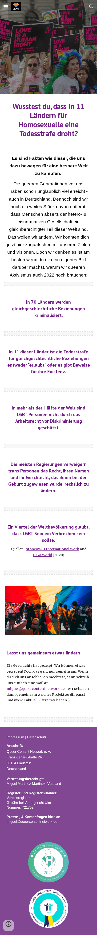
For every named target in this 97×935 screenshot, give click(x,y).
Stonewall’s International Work (52, 549)
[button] (5, 6)
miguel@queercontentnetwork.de (36, 689)
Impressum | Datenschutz (27, 737)
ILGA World (42, 555)
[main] (48, 120)
